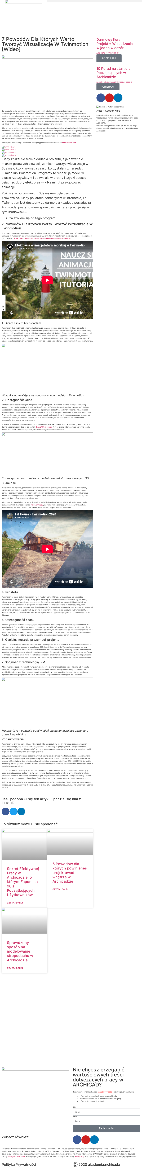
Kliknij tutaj (79, 1156)
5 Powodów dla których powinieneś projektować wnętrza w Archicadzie (69, 872)
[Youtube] (109, 97)
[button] (94, 1)
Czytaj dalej (15, 902)
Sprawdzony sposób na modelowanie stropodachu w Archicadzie (20, 951)
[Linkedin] (118, 97)
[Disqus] (47, 1020)
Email (75, 1116)
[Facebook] (100, 97)
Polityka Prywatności (19, 1164)
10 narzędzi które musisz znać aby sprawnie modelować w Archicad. (42, 238)
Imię (74, 1107)
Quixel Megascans (44, 427)
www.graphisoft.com (16, 1156)
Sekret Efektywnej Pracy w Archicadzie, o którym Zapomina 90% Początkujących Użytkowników (23, 882)
